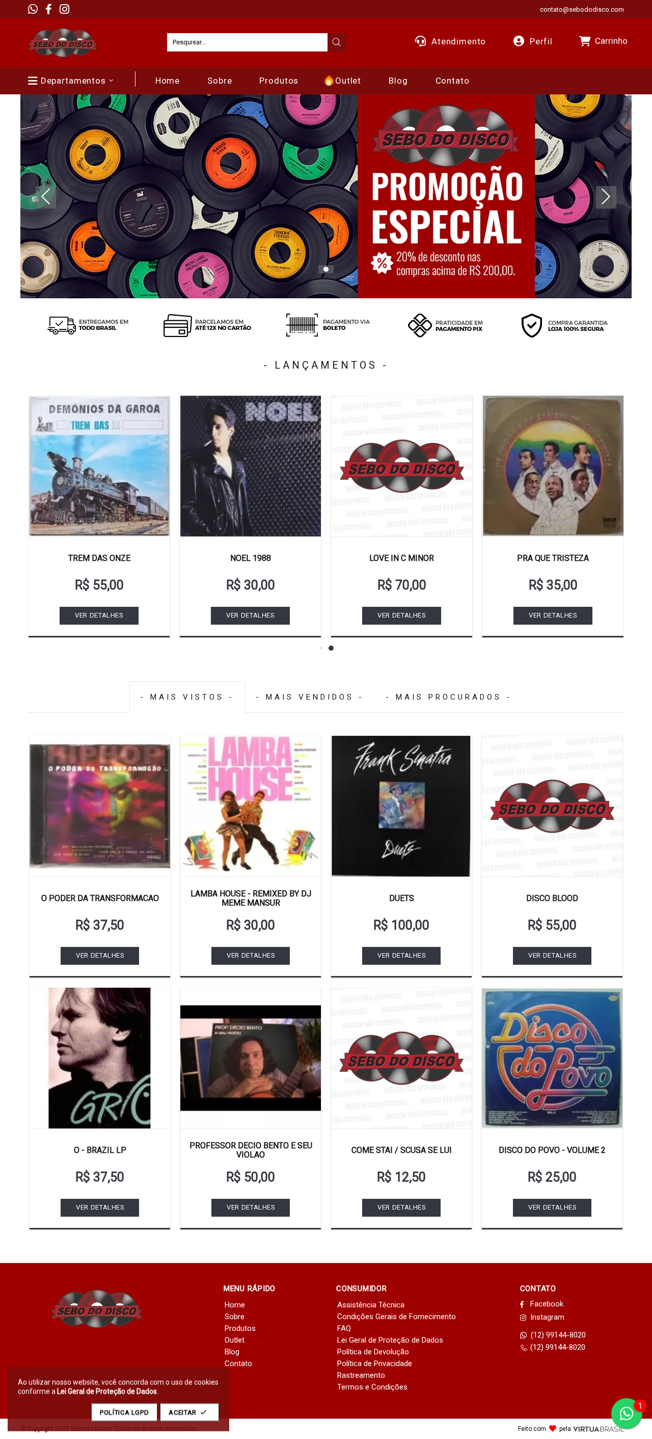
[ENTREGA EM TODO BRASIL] (87, 325)
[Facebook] (48, 9)
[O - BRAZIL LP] (100, 1058)
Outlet (234, 1340)
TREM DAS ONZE (99, 558)
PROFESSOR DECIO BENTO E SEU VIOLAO (250, 1150)
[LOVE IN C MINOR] (401, 466)
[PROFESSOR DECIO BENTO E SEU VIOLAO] (250, 1058)
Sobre (234, 1316)
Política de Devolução (373, 1351)
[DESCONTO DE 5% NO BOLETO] (326, 325)
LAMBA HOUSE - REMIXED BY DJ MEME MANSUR (251, 898)
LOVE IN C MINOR (401, 558)
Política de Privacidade (374, 1363)
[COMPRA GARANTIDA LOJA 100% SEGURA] (564, 325)
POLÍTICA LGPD (124, 1412)
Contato (238, 1363)
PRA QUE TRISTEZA (553, 558)
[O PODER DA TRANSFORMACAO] (100, 806)
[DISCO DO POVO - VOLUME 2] (552, 1058)
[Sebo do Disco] (62, 42)
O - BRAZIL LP (100, 1150)
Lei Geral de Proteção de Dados (390, 1340)
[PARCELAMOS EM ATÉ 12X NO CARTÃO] (206, 325)
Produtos (240, 1328)
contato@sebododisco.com (582, 9)
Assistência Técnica (370, 1304)
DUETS (401, 898)
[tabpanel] (326, 196)
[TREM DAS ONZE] (99, 466)
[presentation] (337, 42)
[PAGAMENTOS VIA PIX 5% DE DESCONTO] (445, 325)
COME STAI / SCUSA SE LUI (401, 1150)
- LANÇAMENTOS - (326, 365)
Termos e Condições (372, 1387)
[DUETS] (401, 806)
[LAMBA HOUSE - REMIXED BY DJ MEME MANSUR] (250, 806)
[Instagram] (64, 9)
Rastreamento (361, 1375)
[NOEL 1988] (250, 466)
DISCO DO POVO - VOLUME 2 (552, 1150)
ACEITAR (183, 1412)
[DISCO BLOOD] (552, 806)
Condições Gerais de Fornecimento (396, 1316)
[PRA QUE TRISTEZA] (552, 466)
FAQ (344, 1328)
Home (235, 1304)
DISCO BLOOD (552, 898)
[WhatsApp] (33, 9)
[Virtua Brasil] (598, 1429)
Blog (232, 1351)
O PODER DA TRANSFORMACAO (100, 898)
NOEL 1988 (250, 558)
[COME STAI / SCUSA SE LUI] (401, 1058)
